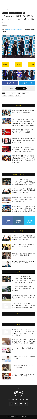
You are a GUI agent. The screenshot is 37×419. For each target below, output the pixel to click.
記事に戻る (18, 64)
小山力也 (5, 95)
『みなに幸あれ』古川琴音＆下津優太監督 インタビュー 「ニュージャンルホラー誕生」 (23, 297)
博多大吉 (13, 93)
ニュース (20, 12)
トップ (3, 10)
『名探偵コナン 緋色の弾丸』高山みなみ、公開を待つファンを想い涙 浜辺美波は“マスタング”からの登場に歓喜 (23, 149)
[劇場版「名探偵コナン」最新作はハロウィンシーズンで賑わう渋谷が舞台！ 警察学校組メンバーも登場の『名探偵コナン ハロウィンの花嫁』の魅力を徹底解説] (6, 121)
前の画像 (5, 64)
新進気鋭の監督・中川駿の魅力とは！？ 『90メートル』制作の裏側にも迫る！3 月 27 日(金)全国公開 (23, 199)
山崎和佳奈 (11, 95)
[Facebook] (11, 404)
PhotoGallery (10, 10)
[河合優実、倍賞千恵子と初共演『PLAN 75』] (6, 264)
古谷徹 (18, 93)
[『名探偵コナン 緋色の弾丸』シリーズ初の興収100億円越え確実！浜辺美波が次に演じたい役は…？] (6, 141)
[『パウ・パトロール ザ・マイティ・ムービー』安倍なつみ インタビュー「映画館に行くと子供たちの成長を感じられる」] (6, 306)
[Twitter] (21, 404)
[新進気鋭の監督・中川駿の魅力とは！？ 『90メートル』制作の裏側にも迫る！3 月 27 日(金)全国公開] (6, 200)
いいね (7, 216)
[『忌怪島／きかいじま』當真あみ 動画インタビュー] (6, 359)
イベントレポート (12, 12)
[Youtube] (26, 404)
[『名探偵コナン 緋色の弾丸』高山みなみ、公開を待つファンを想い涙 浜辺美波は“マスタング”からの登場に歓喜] (6, 149)
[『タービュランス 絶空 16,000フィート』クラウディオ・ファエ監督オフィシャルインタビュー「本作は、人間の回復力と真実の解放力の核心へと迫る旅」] (6, 181)
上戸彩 (8, 93)
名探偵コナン (25, 93)
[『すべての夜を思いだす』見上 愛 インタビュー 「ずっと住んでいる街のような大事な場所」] (6, 289)
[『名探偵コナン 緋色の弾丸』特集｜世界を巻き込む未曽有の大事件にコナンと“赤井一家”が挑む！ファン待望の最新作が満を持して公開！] (6, 158)
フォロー (18, 216)
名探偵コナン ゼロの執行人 (14, 29)
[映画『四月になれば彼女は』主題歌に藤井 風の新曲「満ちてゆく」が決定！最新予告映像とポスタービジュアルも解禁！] (6, 341)
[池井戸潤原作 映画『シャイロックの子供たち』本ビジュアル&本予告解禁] (6, 113)
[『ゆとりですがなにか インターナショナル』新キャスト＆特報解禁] (6, 376)
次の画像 (32, 64)
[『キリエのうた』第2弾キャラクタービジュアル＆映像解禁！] (6, 367)
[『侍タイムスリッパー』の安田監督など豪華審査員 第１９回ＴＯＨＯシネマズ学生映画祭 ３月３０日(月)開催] (6, 191)
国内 (24, 12)
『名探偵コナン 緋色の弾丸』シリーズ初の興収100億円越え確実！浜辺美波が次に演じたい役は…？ (23, 140)
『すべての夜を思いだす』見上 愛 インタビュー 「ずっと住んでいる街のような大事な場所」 (23, 288)
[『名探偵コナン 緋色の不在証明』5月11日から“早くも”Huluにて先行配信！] (6, 132)
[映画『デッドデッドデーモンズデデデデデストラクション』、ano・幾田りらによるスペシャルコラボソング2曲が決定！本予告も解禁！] (6, 332)
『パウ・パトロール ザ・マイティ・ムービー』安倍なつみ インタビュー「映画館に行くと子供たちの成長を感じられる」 (23, 305)
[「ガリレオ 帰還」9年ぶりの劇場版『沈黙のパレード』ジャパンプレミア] (6, 247)
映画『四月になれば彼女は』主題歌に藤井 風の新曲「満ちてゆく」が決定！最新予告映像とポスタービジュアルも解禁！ (23, 341)
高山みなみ (17, 95)
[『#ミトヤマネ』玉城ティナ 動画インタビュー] (6, 350)
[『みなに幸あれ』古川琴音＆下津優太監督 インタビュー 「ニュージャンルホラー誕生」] (6, 297)
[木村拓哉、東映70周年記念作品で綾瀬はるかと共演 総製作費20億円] (6, 255)
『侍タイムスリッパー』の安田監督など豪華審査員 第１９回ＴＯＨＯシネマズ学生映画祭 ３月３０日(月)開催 (23, 190)
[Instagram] (16, 404)
